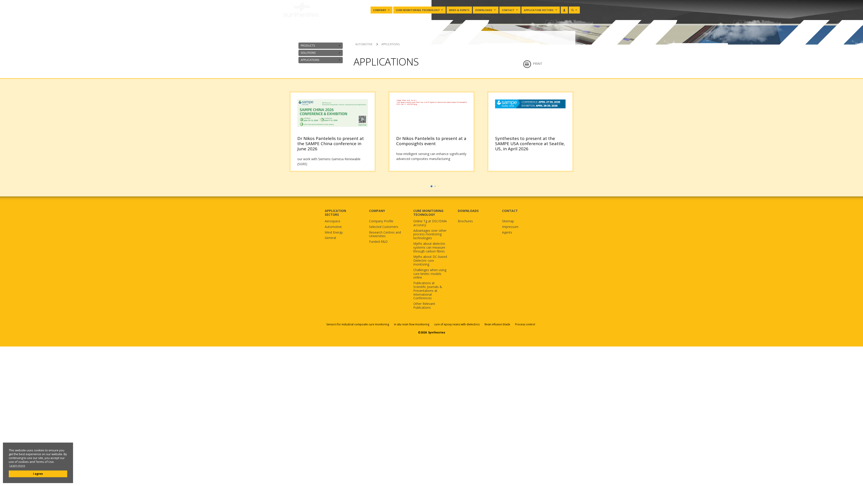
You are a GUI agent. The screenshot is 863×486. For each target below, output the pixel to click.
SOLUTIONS (308, 53)
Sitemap (508, 221)
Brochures (465, 221)
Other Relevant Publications (424, 306)
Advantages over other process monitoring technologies (430, 234)
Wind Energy (334, 232)
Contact (508, 10)
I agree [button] (38, 473)
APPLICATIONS (310, 60)
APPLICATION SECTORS (335, 213)
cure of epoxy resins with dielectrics (457, 324)
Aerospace (332, 221)
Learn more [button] (17, 466)
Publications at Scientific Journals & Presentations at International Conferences (427, 290)
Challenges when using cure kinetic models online (429, 273)
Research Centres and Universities (385, 234)
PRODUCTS (308, 45)
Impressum (510, 227)
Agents (507, 232)
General (330, 238)
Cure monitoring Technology (418, 10)
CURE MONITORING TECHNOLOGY (428, 213)
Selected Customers (383, 227)
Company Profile (381, 221)
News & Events (459, 10)
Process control (525, 324)
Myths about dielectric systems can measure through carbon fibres (429, 247)
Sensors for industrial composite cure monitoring (357, 324)
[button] (431, 186)
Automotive (333, 227)
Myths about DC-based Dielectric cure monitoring (430, 260)
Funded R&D (378, 242)
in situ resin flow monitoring (411, 324)
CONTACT (510, 211)
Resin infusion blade (497, 324)
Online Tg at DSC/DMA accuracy (430, 223)
